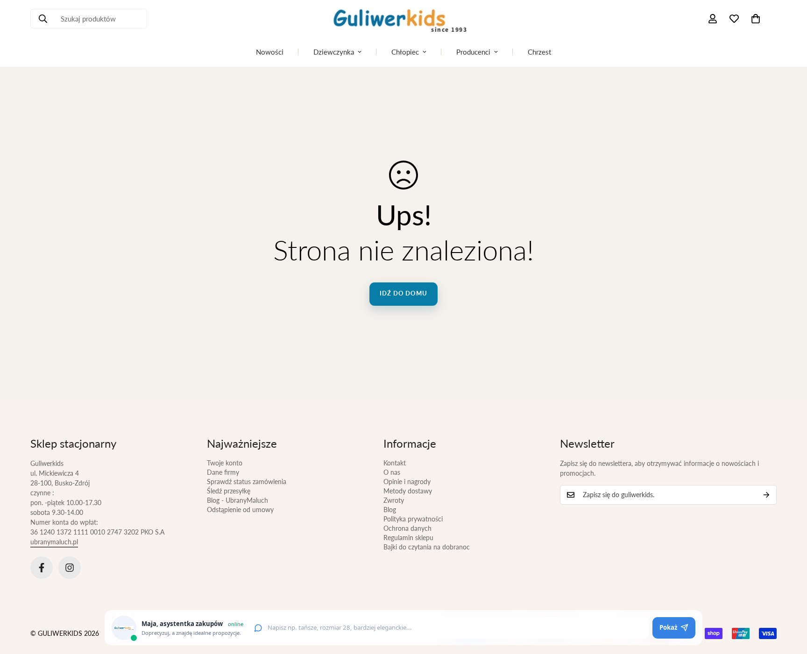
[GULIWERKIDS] (403, 18)
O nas (391, 472)
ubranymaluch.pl (54, 542)
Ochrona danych (407, 528)
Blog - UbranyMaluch (237, 500)
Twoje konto (224, 463)
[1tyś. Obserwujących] (69, 567)
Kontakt (394, 463)
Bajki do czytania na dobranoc (426, 547)
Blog (389, 509)
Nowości (269, 52)
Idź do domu (403, 293)
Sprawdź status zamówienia (246, 481)
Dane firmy (223, 472)
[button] (755, 18)
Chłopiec (405, 52)
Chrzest (539, 52)
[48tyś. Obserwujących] (41, 567)
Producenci (473, 52)
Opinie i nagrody (407, 481)
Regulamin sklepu (408, 537)
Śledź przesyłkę (228, 491)
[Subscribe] (766, 495)
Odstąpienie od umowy (240, 509)
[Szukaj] (43, 18)
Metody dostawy (407, 491)
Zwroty (393, 500)
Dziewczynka (333, 52)
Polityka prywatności (413, 519)
